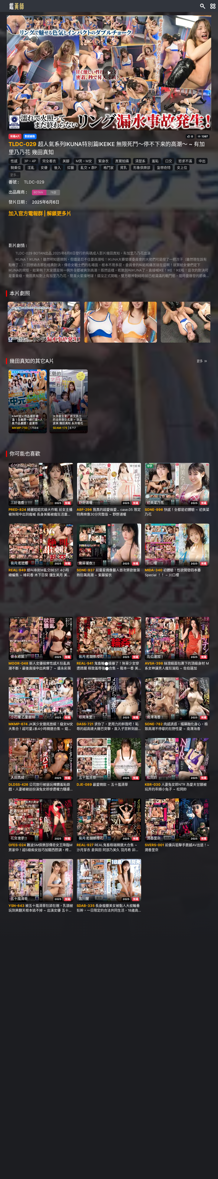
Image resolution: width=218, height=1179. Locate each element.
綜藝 (70, 167)
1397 (205, 136)
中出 (202, 161)
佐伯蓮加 (154, 656)
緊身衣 (103, 161)
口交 (168, 161)
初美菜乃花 (155, 502)
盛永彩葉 (17, 656)
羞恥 (155, 161)
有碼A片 (15, 136)
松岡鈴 (152, 777)
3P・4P (30, 161)
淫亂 (30, 167)
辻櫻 (25, 563)
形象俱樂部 (141, 167)
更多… (14, 175)
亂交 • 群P (88, 167)
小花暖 (16, 717)
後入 (57, 167)
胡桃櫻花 (96, 656)
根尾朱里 (85, 717)
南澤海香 (154, 717)
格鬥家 (108, 167)
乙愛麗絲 (28, 717)
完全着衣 (49, 161)
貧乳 (123, 167)
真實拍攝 (122, 161)
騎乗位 (16, 167)
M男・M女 (84, 161)
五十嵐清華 (87, 777)
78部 (53, 192)
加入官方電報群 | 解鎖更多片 (40, 213)
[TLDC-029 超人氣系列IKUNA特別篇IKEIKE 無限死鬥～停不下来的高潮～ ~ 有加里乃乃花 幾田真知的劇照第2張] (120, 322)
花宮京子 (17, 838)
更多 (200, 361)
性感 (14, 161)
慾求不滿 (185, 161)
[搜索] (202, 6)
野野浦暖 (85, 502)
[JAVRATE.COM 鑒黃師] (16, 6)
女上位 (182, 167)
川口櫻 (152, 563)
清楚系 (140, 161)
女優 (44, 167)
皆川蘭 (84, 898)
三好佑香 (17, 502)
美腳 (66, 161)
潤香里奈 (154, 838)
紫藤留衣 (85, 563)
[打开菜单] (212, 6)
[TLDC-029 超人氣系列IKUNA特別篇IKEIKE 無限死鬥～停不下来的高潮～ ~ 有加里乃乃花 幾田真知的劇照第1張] (44, 322)
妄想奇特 (164, 167)
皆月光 (16, 563)
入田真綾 (17, 777)
